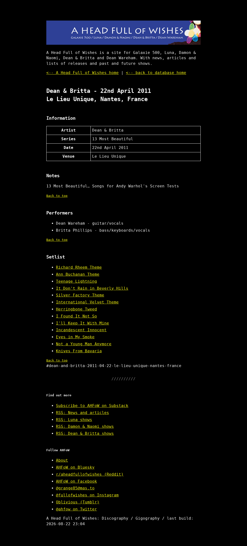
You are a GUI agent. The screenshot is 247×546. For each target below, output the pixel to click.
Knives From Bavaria (79, 351)
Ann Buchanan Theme (77, 274)
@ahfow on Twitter (76, 509)
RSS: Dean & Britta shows (85, 433)
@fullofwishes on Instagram (87, 495)
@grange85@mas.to (75, 488)
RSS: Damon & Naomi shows (85, 426)
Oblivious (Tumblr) (77, 502)
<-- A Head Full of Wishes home (82, 72)
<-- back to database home (156, 72)
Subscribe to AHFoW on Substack (92, 405)
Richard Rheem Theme (79, 267)
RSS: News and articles (82, 412)
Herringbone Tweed (76, 309)
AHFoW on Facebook (76, 481)
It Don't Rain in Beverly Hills (92, 288)
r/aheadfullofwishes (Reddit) (90, 474)
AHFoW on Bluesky (75, 467)
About (62, 460)
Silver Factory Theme (80, 295)
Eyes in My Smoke (75, 337)
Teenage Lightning (76, 281)
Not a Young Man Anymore (83, 344)
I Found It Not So (76, 316)
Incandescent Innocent (81, 330)
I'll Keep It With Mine (82, 323)
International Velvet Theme (87, 302)
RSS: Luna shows (74, 419)
